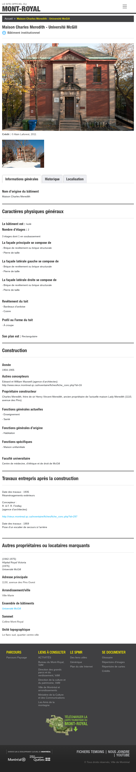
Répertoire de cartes (113, 666)
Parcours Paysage (16, 657)
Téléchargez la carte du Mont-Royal (68, 724)
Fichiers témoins (90, 752)
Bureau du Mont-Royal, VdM (51, 664)
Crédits (106, 671)
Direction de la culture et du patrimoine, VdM (52, 681)
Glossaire (107, 657)
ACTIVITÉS (44, 657)
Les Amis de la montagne (46, 704)
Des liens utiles (78, 657)
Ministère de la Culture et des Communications (51, 696)
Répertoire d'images (113, 662)
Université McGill (11, 608)
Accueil (9, 18)
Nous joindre (119, 752)
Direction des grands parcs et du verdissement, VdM (49, 672)
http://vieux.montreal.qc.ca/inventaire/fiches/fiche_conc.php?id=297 (39, 516)
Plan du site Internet (81, 666)
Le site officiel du (21, 6)
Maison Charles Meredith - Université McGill (43, 18)
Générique (76, 662)
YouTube (123, 755)
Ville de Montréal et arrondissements (49, 689)
